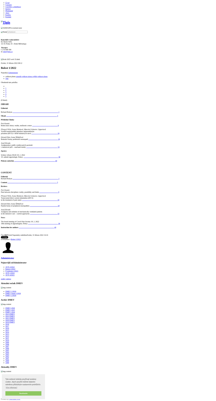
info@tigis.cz (8, 52)
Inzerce (8, 9)
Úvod (7, 3)
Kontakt (8, 17)
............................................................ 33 (44, 214)
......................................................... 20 (45, 133)
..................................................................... (43, 147)
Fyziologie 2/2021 (11, 271)
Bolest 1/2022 (16, 239)
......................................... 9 (49, 192)
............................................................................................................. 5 (33, 182)
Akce (7, 13)
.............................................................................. (37, 227)
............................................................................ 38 (42, 157)
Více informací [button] (11, 388)
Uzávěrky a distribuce (13, 7)
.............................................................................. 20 (40, 200)
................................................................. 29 (44, 139)
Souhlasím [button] (23, 393)
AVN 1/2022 (10, 273)
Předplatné (9, 11)
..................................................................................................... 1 (36, 112)
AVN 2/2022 (10, 267)
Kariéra (8, 15)
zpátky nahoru (6, 279)
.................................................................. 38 (44, 224)
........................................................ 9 (45, 126)
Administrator (13, 73)
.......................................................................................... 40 (35, 161)
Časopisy (8, 5)
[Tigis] (5, 22)
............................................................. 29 (45, 206)
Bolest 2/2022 (10, 269)
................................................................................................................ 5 (32, 116)
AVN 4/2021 (10, 275)
